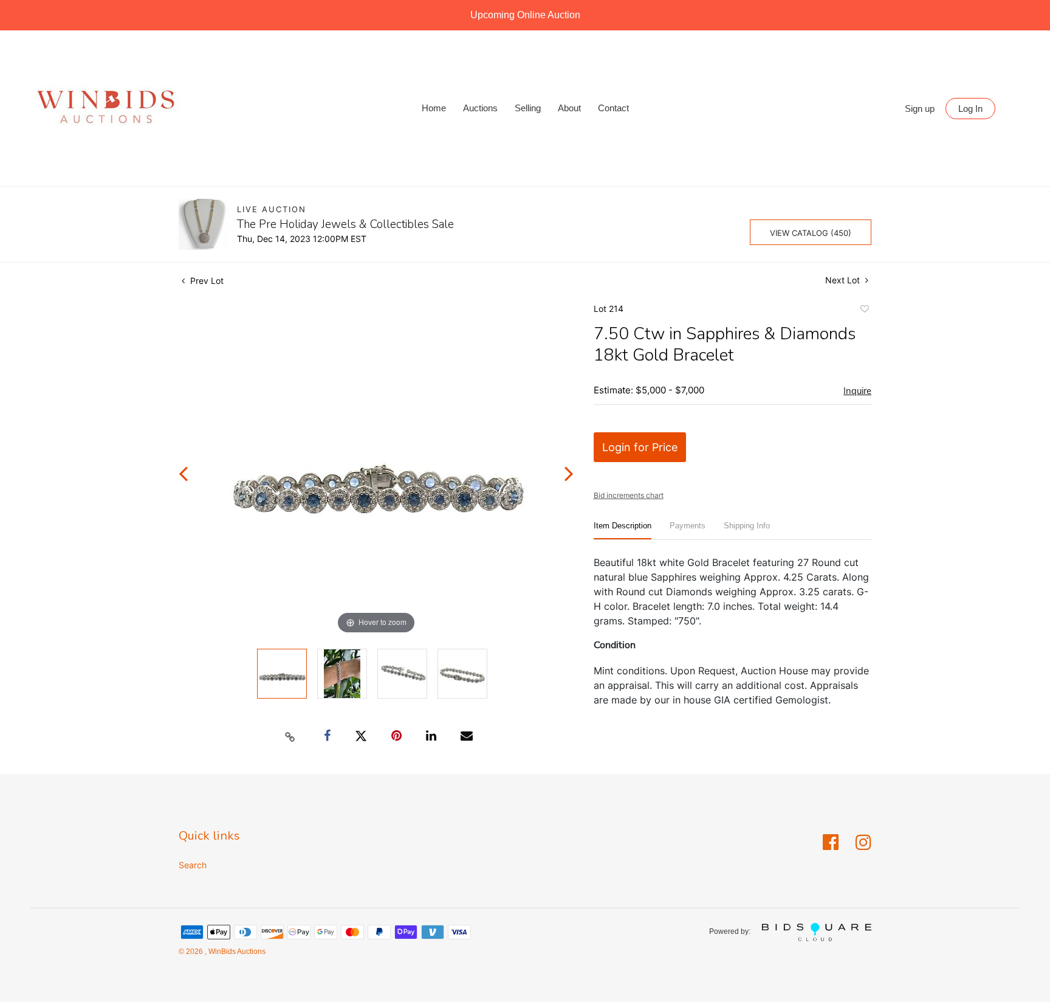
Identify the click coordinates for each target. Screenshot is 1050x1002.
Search (193, 865)
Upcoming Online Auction (525, 15)
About (569, 108)
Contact (613, 108)
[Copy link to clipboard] (290, 736)
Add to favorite (864, 310)
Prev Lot (206, 280)
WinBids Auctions (236, 951)
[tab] (622, 530)
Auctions (480, 108)
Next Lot (843, 280)
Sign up (920, 108)
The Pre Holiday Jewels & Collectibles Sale (345, 224)
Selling (528, 108)
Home (434, 108)
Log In (970, 108)
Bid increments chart (629, 495)
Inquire (857, 391)
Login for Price (640, 447)
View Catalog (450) (810, 233)
